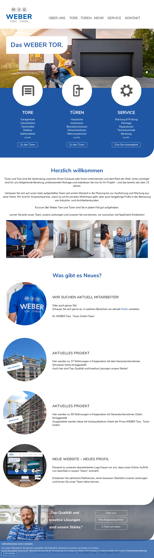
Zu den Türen (77, 144)
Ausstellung (77, 241)
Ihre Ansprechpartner (111, 520)
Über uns (111, 513)
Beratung (124, 242)
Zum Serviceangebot (126, 144)
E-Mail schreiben (111, 526)
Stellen (125, 309)
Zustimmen (9, 553)
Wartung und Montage (30, 242)
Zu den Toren (27, 144)
